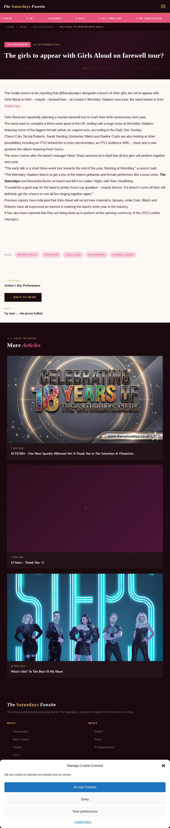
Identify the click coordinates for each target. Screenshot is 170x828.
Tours (97, 739)
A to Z (16, 755)
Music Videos (21, 739)
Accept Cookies (85, 787)
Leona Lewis (73, 254)
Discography (20, 731)
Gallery (98, 731)
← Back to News (23, 297)
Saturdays (24, 6)
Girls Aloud (51, 254)
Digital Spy (12, 106)
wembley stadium (123, 254)
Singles (17, 747)
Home (10, 27)
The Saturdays (43, 27)
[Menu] (163, 6)
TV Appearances (104, 747)
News (23, 27)
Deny (85, 799)
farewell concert (27, 254)
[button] (163, 765)
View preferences (85, 811)
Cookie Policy (83, 822)
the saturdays (97, 254)
